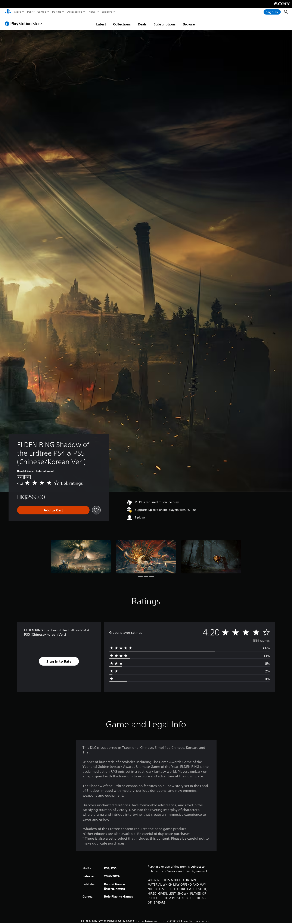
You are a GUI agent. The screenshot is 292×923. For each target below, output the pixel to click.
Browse (189, 24)
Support (107, 11)
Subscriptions (165, 24)
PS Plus (56, 11)
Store (17, 11)
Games (41, 11)
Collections (122, 24)
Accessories (74, 11)
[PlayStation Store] (24, 23)
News (92, 11)
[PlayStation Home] (8, 12)
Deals (142, 24)
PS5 (29, 11)
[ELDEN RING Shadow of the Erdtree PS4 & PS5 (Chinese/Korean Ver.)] (81, 556)
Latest (101, 24)
